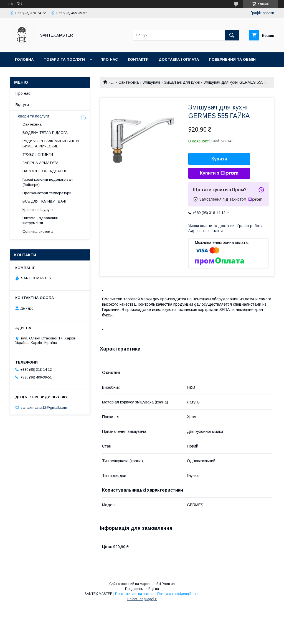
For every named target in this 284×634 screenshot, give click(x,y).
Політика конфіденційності (178, 594)
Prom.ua (168, 584)
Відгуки (22, 105)
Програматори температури (46, 193)
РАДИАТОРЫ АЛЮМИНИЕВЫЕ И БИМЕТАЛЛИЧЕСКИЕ (50, 143)
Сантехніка (128, 82)
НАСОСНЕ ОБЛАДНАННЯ (44, 171)
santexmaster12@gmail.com (44, 407)
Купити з (209, 173)
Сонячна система (37, 231)
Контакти (138, 59)
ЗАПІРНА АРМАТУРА (40, 163)
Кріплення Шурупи (38, 210)
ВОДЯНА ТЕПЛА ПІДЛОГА (45, 133)
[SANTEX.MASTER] (22, 45)
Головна (24, 59)
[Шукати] (232, 35)
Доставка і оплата (179, 59)
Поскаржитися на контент (135, 594)
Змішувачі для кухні (182, 82)
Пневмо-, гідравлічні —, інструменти (42, 220)
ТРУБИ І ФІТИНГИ (37, 154)
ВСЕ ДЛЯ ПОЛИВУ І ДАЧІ (44, 201)
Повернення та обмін (232, 59)
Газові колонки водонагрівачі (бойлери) (47, 181)
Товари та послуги (64, 59)
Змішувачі (151, 82)
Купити (219, 159)
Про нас (109, 59)
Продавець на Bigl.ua (142, 589)
